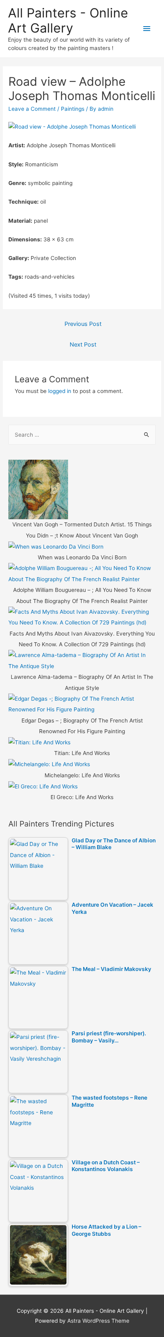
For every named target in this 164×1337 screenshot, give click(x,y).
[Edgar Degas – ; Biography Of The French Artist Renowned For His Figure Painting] (82, 704)
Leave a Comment (32, 109)
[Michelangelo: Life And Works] (49, 764)
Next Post (83, 344)
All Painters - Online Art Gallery (68, 20)
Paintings (72, 109)
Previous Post (83, 324)
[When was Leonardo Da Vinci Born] (55, 546)
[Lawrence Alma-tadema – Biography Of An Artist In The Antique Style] (82, 660)
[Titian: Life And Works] (39, 742)
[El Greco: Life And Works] (43, 786)
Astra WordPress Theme (98, 1321)
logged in (59, 391)
